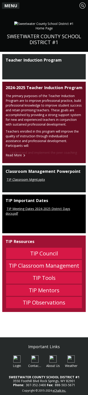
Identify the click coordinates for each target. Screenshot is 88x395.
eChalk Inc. (59, 391)
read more (14, 155)
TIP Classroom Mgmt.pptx (26, 179)
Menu (10, 5)
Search (82, 5)
